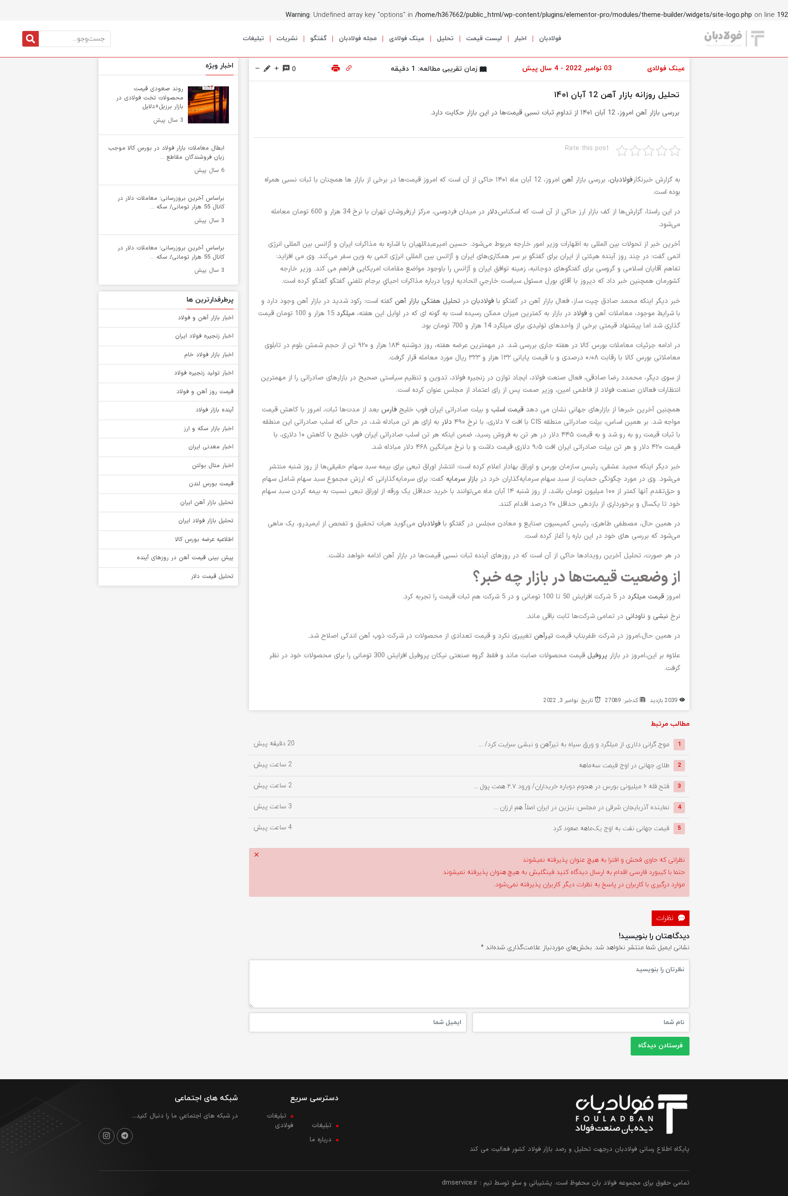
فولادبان (550, 38)
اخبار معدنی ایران (210, 447)
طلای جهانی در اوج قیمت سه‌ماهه (624, 765)
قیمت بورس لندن (211, 484)
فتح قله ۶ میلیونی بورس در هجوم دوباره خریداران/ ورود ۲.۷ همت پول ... (571, 786)
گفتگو (318, 38)
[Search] (30, 39)
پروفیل (597, 655)
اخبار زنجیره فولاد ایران (204, 336)
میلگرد (346, 313)
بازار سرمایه (462, 479)
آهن (567, 180)
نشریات (287, 38)
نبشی (660, 616)
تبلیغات (253, 38)
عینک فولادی (407, 38)
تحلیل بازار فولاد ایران (205, 520)
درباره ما (321, 1139)
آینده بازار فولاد (214, 410)
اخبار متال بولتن (212, 465)
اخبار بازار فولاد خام (208, 354)
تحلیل (445, 38)
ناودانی (635, 616)
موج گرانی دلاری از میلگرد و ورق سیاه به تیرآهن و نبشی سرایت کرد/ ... (574, 744)
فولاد (580, 313)
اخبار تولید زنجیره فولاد (203, 373)
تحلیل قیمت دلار (212, 576)
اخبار (520, 38)
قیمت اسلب (507, 410)
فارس (389, 410)
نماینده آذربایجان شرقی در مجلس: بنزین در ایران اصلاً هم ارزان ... (581, 807)
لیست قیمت (484, 38)
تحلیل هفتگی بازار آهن (427, 301)
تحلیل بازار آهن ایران (206, 502)
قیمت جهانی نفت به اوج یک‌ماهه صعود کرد (611, 828)
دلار (492, 212)
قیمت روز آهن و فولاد (204, 391)
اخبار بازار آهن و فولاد (205, 317)
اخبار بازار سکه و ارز (208, 428)
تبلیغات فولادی (280, 1120)
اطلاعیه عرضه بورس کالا (204, 539)
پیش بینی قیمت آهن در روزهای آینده (185, 557)
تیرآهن (543, 636)
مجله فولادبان (358, 38)
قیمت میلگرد (645, 597)
